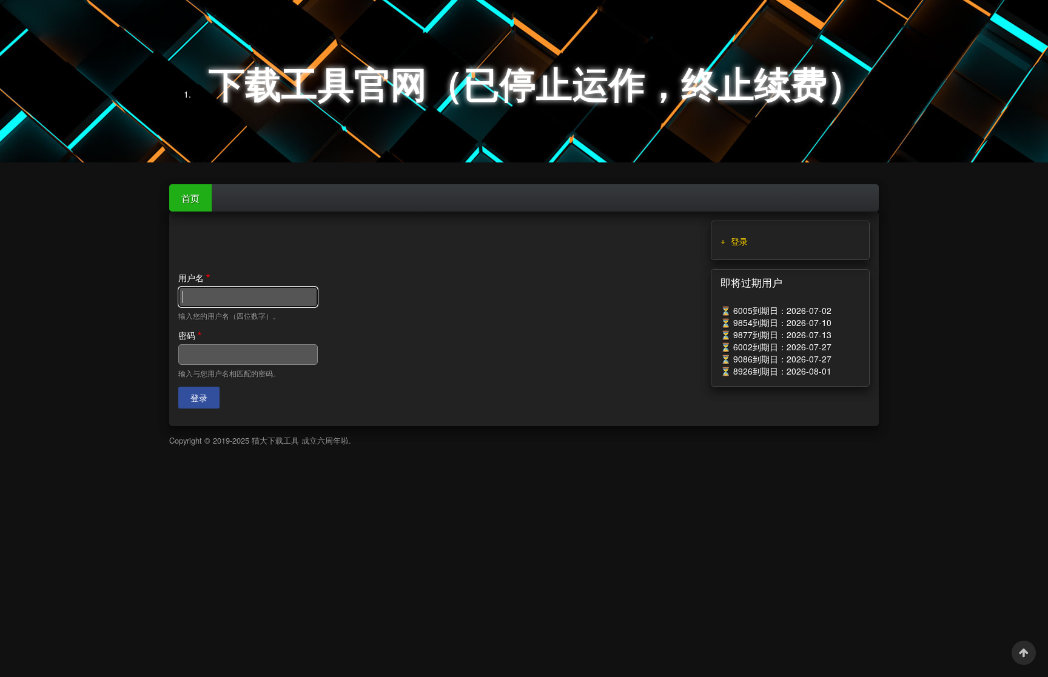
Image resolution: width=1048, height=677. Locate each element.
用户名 (191, 278)
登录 (739, 241)
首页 (190, 197)
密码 (186, 335)
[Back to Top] (1024, 653)
